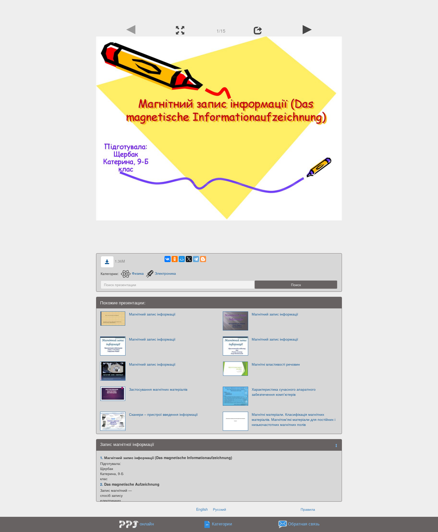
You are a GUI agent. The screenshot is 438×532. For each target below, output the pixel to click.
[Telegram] (196, 259)
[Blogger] (203, 259)
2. (101, 484)
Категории (222, 524)
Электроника (165, 273)
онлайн (147, 524)
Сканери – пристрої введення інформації (163, 414)
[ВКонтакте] (168, 259)
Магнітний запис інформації (152, 314)
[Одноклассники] (175, 259)
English (202, 509)
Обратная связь (304, 524)
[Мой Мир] (182, 259)
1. (101, 457)
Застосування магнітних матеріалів (158, 389)
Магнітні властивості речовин (276, 364)
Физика (138, 273)
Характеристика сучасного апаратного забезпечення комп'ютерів (284, 392)
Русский (219, 509)
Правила (308, 509)
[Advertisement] (219, 11)
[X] (189, 259)
